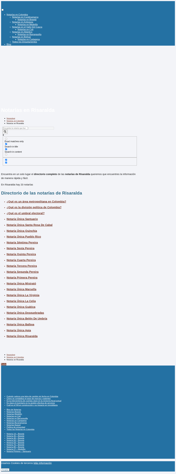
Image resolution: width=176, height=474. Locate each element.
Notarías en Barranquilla (29, 34)
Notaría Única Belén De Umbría (27, 318)
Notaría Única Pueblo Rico (24, 236)
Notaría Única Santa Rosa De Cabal (30, 224)
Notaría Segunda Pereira (22, 271)
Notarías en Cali (25, 29)
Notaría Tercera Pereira (22, 265)
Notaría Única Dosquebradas (25, 312)
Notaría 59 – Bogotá (15, 442)
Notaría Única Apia (19, 330)
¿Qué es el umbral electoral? (26, 213)
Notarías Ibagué (14, 425)
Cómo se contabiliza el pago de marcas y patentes (29, 398)
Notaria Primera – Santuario (19, 451)
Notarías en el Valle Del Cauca (27, 27)
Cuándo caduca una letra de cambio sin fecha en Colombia (32, 396)
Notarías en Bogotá (27, 19)
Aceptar (5, 470)
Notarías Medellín (14, 414)
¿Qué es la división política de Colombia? (34, 207)
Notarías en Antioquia (22, 22)
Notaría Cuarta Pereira (21, 260)
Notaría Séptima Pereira (22, 242)
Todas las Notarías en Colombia (20, 429)
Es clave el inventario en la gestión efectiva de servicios (31, 403)
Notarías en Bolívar (21, 37)
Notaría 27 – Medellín (16, 449)
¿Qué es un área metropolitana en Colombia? (36, 201)
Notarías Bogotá (14, 412)
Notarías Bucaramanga (17, 423)
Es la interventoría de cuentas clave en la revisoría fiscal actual (34, 401)
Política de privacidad (16, 427)
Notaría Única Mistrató (21, 283)
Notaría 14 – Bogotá (15, 434)
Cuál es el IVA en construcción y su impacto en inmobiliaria (32, 405)
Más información (43, 463)
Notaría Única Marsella (21, 289)
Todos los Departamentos (24, 42)
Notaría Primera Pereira (22, 277)
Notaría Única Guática (21, 306)
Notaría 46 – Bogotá (15, 438)
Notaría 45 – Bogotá (15, 436)
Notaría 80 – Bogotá (15, 447)
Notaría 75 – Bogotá (15, 445)
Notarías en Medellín (28, 24)
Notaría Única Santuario (22, 219)
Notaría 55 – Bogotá (15, 440)
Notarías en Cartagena (29, 39)
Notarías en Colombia (17, 14)
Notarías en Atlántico (22, 32)
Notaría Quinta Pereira (21, 254)
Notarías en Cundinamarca (25, 17)
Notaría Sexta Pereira (20, 248)
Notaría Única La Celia (21, 301)
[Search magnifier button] (5, 132)
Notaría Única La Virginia (23, 295)
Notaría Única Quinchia (22, 230)
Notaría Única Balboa (20, 324)
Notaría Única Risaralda (22, 336)
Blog (9, 44)
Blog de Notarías (14, 409)
